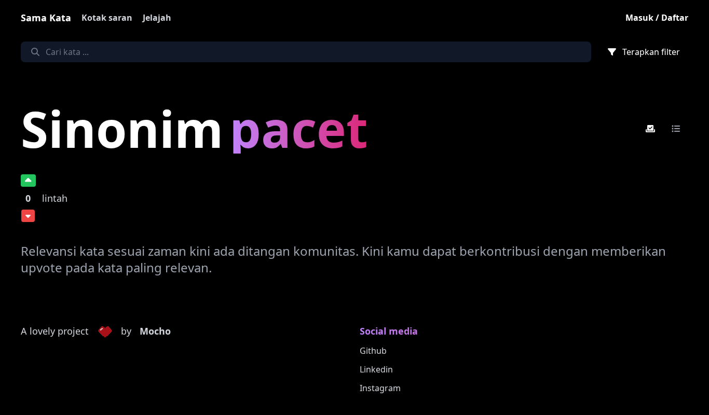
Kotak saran (106, 17)
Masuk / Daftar (656, 17)
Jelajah (157, 17)
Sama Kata (46, 17)
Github (373, 350)
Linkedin (376, 369)
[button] (104, 331)
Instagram (380, 388)
